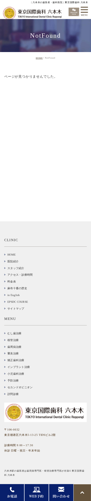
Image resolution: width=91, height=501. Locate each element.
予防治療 (13, 380)
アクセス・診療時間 (20, 274)
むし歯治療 (14, 333)
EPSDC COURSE (17, 301)
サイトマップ (15, 308)
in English (13, 295)
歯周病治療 (14, 346)
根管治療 (13, 340)
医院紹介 (13, 261)
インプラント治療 (18, 367)
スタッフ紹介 (15, 268)
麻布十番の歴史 (17, 288)
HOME (39, 58)
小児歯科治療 (15, 373)
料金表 (11, 281)
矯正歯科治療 (15, 360)
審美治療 (13, 353)
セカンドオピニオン (20, 387)
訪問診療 (13, 394)
